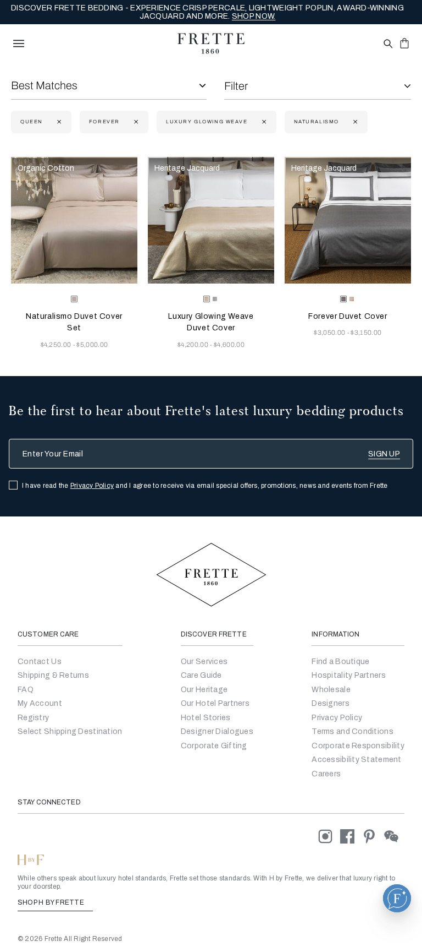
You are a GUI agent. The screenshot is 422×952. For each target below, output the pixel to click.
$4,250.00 (57, 345)
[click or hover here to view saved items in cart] (404, 43)
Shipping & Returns (53, 675)
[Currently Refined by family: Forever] (135, 122)
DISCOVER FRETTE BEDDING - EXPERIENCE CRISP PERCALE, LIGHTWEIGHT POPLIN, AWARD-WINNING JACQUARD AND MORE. (207, 12)
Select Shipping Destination (70, 731)
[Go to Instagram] (329, 836)
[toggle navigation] (18, 43)
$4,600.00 (229, 345)
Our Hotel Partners (215, 703)
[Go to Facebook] (351, 836)
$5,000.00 (92, 345)
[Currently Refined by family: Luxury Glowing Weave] (263, 122)
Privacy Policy (92, 485)
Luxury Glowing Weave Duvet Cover (210, 322)
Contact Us (40, 661)
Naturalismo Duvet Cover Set (74, 322)
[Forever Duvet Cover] (348, 220)
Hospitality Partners (349, 675)
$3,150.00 (366, 332)
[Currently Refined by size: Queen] (58, 122)
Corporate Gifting (214, 746)
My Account (40, 703)
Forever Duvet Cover (347, 316)
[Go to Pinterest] (373, 836)
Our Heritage (204, 690)
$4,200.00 (193, 345)
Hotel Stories (206, 718)
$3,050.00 (330, 332)
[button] (397, 898)
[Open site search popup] (387, 44)
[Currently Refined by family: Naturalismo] (354, 122)
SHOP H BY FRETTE (52, 902)
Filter (236, 86)
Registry (33, 718)
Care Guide (201, 675)
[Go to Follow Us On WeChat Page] (394, 836)
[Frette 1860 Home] (211, 43)
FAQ (26, 690)
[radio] (215, 299)
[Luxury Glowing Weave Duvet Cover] (211, 220)
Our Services (204, 661)
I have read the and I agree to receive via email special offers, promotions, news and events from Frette (205, 485)
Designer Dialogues (217, 731)
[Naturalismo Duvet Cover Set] (74, 220)
